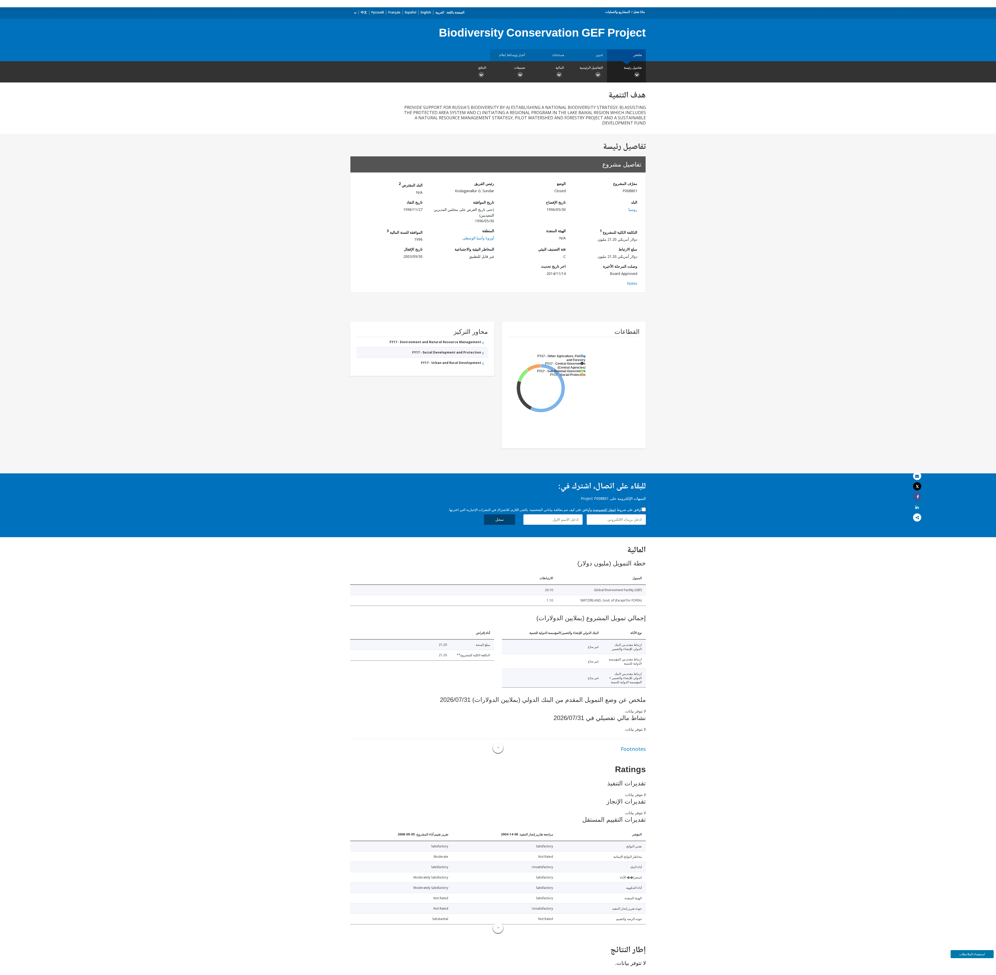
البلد (634, 202)
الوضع (561, 183)
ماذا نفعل (639, 12)
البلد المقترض (411, 184)
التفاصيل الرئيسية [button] (591, 67)
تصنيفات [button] (519, 67)
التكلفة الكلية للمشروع (618, 231)
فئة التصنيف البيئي (552, 249)
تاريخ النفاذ (415, 202)
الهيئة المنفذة (556, 230)
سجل (499, 519)
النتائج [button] (482, 67)
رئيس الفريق (484, 183)
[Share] (917, 497)
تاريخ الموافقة (483, 202)
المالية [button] (560, 67)
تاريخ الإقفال (413, 249)
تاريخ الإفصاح (556, 202)
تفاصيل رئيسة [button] (633, 67)
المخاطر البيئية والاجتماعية (474, 249)
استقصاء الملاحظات (972, 954)
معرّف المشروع (625, 183)
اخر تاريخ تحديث (553, 266)
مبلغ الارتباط (628, 249)
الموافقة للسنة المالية (405, 231)
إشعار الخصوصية (604, 509)
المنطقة (488, 230)
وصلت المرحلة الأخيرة (620, 266)
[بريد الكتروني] (917, 476)
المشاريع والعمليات (617, 12)
